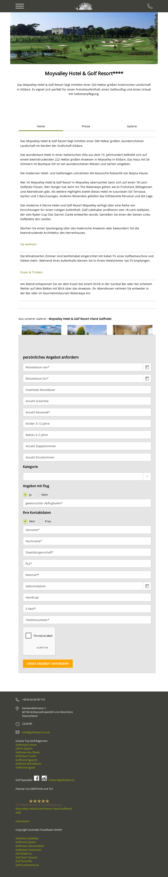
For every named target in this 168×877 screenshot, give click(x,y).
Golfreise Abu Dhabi (28, 752)
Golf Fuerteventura (27, 865)
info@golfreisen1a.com (36, 732)
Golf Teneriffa (24, 861)
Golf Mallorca (24, 853)
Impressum (23, 821)
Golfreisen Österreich (28, 850)
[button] (22, 38)
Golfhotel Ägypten (27, 760)
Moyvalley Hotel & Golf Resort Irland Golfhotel (44, 808)
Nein (45, 495)
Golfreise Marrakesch (28, 763)
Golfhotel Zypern (26, 842)
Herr (32, 521)
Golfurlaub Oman (26, 745)
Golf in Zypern (24, 748)
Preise (86, 126)
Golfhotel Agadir (25, 767)
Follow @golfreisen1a (61, 780)
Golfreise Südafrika (27, 838)
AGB (18, 812)
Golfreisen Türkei (26, 756)
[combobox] (87, 476)
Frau (48, 521)
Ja (30, 495)
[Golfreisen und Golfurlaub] (84, 6)
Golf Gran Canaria (26, 857)
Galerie (132, 126)
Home (41, 126)
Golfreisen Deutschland (30, 846)
